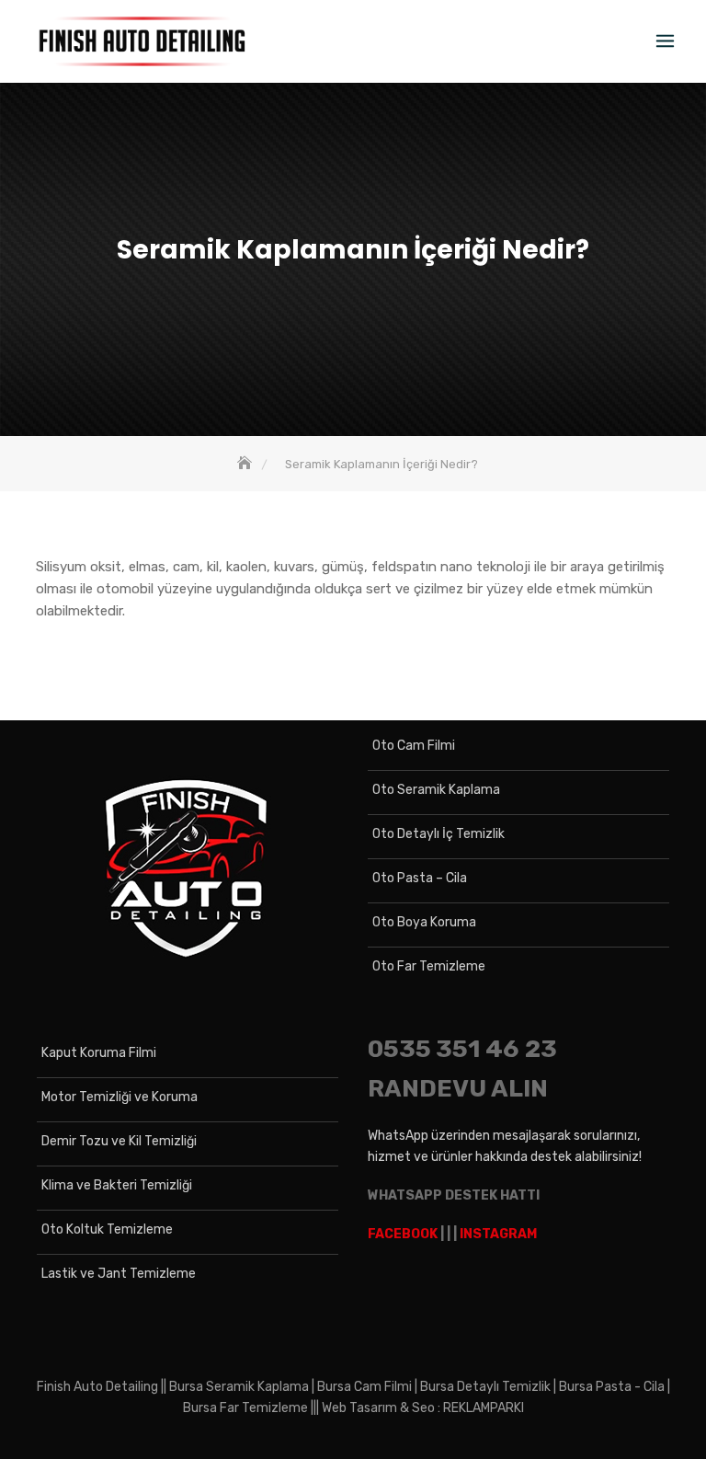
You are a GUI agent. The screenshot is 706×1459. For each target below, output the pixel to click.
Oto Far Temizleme (428, 966)
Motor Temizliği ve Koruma (119, 1097)
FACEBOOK (403, 1234)
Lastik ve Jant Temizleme (118, 1273)
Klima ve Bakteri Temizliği (116, 1185)
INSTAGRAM (498, 1234)
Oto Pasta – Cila (419, 878)
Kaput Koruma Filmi (98, 1053)
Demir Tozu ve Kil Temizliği (119, 1141)
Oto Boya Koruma (424, 922)
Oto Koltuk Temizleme (107, 1229)
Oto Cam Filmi (413, 745)
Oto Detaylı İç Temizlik (438, 834)
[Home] (246, 464)
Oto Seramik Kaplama (436, 790)
